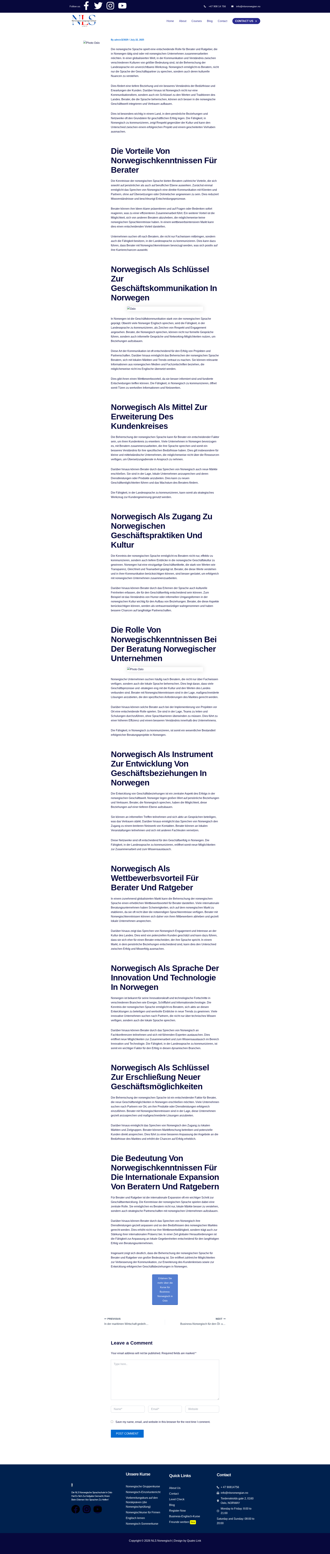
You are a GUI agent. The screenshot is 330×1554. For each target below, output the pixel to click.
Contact (222, 21)
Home (170, 21)
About (182, 21)
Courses (196, 21)
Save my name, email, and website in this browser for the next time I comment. (163, 1421)
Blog (210, 21)
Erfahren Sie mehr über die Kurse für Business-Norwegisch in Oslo (165, 1289)
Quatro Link (194, 1540)
